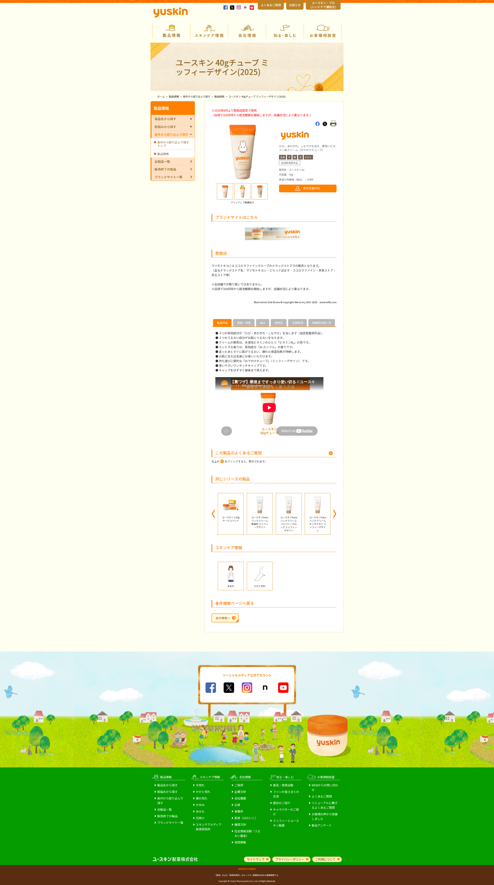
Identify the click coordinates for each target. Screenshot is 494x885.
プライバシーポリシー (289, 859)
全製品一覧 (162, 161)
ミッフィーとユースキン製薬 (286, 823)
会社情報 (247, 31)
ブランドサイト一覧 (168, 177)
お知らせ (295, 5)
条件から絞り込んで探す (196, 96)
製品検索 (219, 96)
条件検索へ (223, 618)
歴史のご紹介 (281, 803)
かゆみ (200, 805)
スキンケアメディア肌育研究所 (209, 826)
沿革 (237, 805)
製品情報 (171, 31)
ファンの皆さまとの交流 (286, 794)
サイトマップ (255, 859)
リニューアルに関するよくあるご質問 (325, 805)
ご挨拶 (238, 785)
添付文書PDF (311, 188)
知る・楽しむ (285, 31)
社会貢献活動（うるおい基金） (247, 833)
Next (335, 514)
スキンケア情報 (209, 31)
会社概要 (240, 798)
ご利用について (325, 859)
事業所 (238, 811)
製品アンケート (322, 825)
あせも (200, 811)
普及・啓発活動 (283, 785)
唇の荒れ (201, 798)
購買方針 (240, 824)
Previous (213, 514)
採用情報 (240, 842)
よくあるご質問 (271, 5)
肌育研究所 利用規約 (247, 868)
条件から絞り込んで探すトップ (173, 144)
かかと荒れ (203, 792)
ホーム (161, 96)
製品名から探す (165, 118)
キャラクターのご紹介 (286, 811)
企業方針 (240, 792)
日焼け (200, 818)
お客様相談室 (323, 31)
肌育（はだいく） (246, 818)
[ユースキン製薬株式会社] (171, 12)
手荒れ (200, 785)
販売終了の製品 (165, 169)
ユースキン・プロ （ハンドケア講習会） (323, 5)
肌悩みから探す (165, 126)
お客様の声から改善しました (325, 816)
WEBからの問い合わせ (325, 787)
